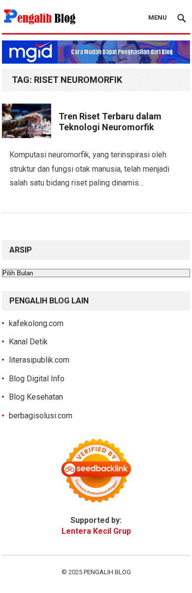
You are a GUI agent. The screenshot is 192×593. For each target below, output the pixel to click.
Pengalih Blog (107, 572)
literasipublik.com (39, 360)
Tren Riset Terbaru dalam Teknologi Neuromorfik (110, 122)
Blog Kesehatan (36, 397)
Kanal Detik (28, 341)
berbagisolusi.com (40, 415)
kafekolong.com (36, 323)
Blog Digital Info (36, 378)
